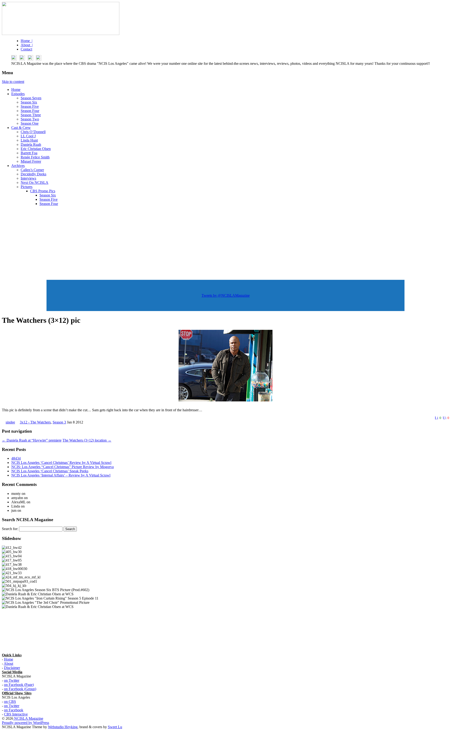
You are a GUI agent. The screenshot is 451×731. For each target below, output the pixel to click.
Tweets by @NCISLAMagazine (226, 295)
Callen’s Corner (32, 170)
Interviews (28, 178)
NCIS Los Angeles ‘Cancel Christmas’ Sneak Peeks (49, 471)
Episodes (18, 94)
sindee (10, 422)
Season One (30, 123)
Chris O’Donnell (33, 132)
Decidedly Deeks (33, 174)
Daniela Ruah (31, 144)
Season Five (30, 106)
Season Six (29, 102)
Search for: (10, 529)
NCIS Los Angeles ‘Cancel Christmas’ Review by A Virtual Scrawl (61, 463)
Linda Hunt (29, 140)
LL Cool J (28, 136)
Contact (26, 49)
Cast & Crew (21, 128)
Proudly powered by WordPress (25, 723)
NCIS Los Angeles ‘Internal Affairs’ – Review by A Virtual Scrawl (60, 475)
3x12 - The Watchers (35, 422)
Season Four (30, 111)
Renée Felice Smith (35, 157)
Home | (26, 41)
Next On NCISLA (34, 183)
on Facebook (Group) (20, 689)
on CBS (10, 702)
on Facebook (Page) (19, 685)
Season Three (31, 115)
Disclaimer (12, 668)
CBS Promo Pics (42, 191)
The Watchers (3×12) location (86, 440)
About (8, 664)
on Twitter (11, 680)
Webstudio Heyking (63, 727)
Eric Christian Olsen (36, 149)
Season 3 (59, 422)
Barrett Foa (29, 153)
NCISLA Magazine (28, 718)
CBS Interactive (16, 714)
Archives (18, 166)
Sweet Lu (115, 727)
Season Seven (31, 98)
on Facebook (13, 710)
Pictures (26, 187)
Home (15, 90)
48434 (16, 458)
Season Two (30, 119)
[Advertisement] (225, 242)
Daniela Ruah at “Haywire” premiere (32, 440)
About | (27, 45)
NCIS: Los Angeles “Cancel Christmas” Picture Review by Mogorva (62, 467)
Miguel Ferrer (31, 161)
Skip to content (13, 82)
